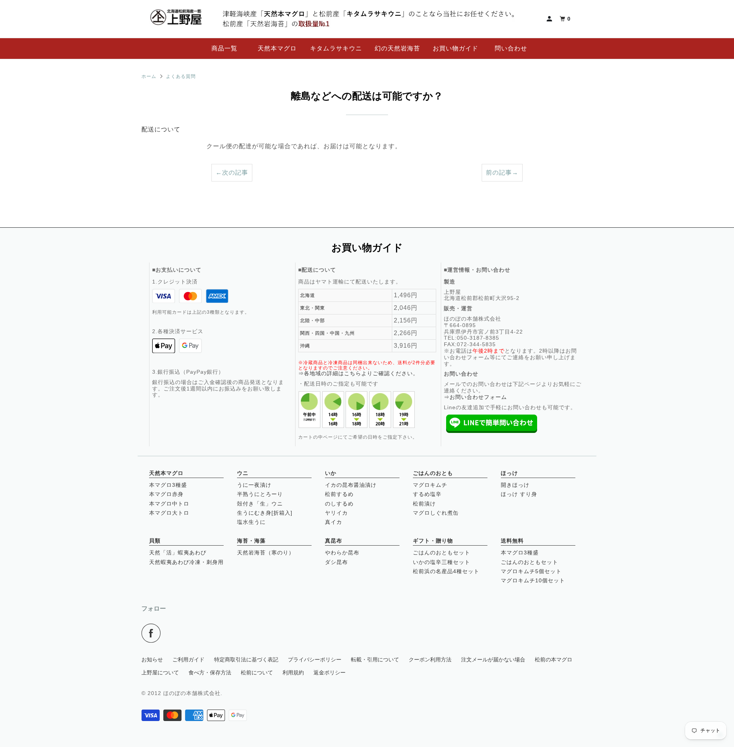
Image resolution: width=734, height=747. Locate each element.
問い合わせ (511, 48)
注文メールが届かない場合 (493, 659)
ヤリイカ (336, 513)
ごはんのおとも (433, 473)
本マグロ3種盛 (168, 485)
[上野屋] (175, 18)
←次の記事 (232, 172)
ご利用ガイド (188, 659)
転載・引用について (375, 659)
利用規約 (293, 672)
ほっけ (509, 473)
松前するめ (339, 494)
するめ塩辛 (427, 494)
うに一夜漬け (254, 485)
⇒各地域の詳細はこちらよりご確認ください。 (358, 373)
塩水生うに (251, 522)
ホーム (148, 76)
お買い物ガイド (455, 48)
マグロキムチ (430, 485)
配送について (160, 129)
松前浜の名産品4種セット (446, 571)
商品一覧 (224, 48)
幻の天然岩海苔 (397, 48)
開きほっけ (515, 485)
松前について (257, 672)
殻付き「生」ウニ (260, 504)
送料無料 (512, 541)
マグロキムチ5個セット (531, 571)
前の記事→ (502, 172)
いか (330, 473)
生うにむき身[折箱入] (264, 513)
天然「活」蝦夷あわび (177, 552)
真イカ (333, 522)
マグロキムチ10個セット (533, 580)
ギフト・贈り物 (433, 541)
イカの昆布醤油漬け (351, 485)
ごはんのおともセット (441, 552)
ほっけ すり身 (519, 494)
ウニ (242, 473)
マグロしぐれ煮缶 (436, 513)
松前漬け (424, 504)
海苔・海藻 (251, 541)
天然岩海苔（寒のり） (265, 552)
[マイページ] (550, 19)
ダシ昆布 (336, 562)
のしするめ (339, 504)
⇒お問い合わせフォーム (475, 397)
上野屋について (160, 672)
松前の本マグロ (553, 659)
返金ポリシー (329, 672)
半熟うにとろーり (260, 494)
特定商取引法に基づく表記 (246, 659)
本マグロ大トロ (169, 513)
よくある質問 (181, 76)
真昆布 (333, 541)
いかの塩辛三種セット (441, 562)
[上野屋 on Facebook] (153, 633)
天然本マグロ (277, 48)
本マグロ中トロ (169, 504)
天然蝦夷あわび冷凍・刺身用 (186, 562)
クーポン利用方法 (430, 659)
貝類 (155, 541)
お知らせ (152, 659)
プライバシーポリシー (314, 659)
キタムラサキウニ (336, 48)
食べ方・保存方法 (209, 672)
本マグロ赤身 (166, 494)
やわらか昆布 (342, 552)
